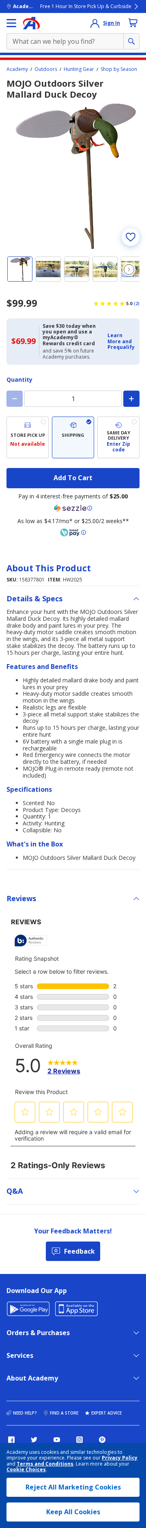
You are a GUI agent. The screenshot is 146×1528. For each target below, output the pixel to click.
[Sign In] (94, 23)
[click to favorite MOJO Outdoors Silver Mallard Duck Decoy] (131, 237)
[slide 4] (105, 269)
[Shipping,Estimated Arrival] (73, 437)
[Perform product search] (131, 41)
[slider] (73, 176)
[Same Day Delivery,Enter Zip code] (118, 437)
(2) (137, 303)
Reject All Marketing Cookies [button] (73, 1487)
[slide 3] (76, 269)
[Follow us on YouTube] (57, 1440)
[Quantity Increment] (131, 399)
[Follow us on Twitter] (34, 1440)
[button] (121, 341)
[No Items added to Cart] (133, 22)
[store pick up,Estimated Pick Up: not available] (27, 437)
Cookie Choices (26, 1469)
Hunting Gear (79, 69)
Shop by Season (119, 69)
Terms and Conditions (45, 1463)
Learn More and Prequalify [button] (121, 341)
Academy (17, 69)
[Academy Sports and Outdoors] (31, 23)
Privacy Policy (119, 1457)
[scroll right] (128, 269)
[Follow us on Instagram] (79, 1440)
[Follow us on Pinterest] (102, 1440)
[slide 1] (19, 269)
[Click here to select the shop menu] (11, 23)
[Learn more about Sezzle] (73, 508)
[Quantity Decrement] (14, 399)
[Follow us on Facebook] (11, 1440)
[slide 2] (48, 269)
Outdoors (45, 69)
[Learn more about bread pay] (73, 532)
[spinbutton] (73, 399)
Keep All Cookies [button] (73, 1511)
